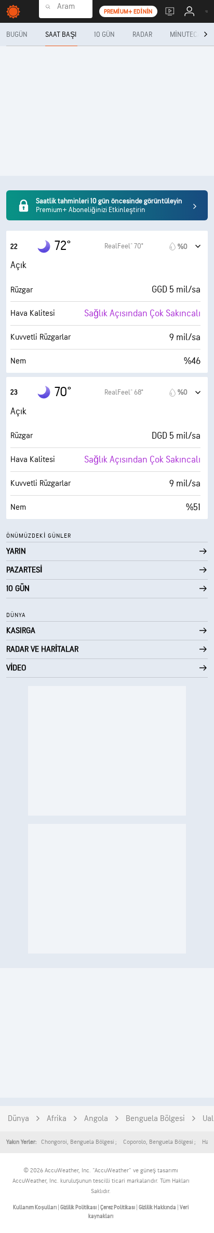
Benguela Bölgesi (155, 1119)
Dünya (18, 1119)
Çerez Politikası (118, 1207)
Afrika (56, 1119)
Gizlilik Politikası (79, 1207)
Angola (96, 1119)
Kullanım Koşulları (35, 1207)
